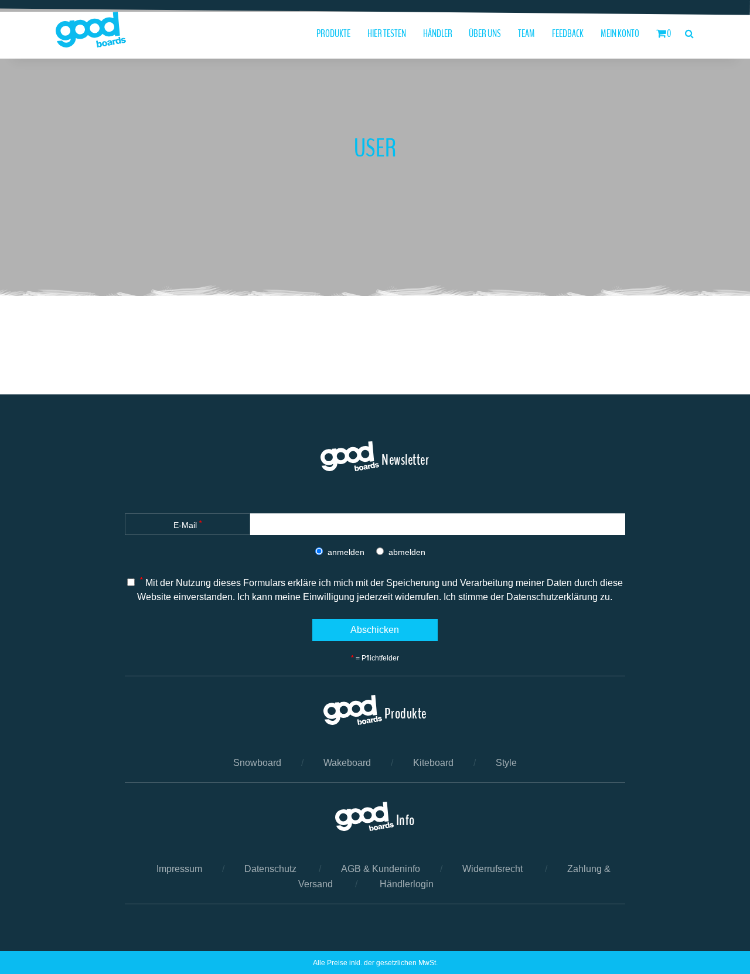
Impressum (179, 869)
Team (526, 33)
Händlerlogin (407, 884)
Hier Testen (386, 33)
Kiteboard (433, 763)
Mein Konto (620, 33)
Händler (437, 33)
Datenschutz (270, 869)
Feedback (568, 33)
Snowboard (257, 763)
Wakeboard (347, 763)
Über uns (485, 33)
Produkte (333, 33)
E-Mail (187, 524)
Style (506, 763)
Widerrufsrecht (492, 869)
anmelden (346, 552)
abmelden (406, 552)
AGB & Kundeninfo (380, 869)
